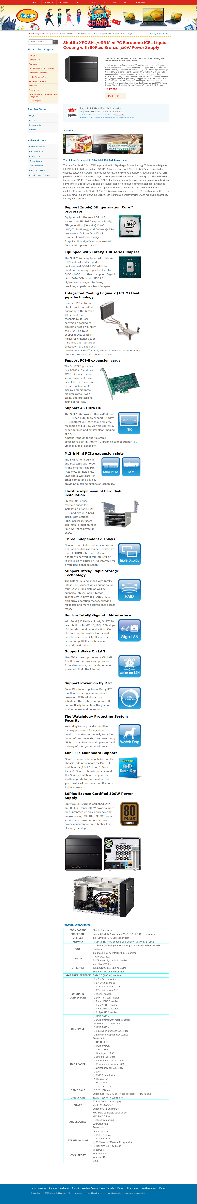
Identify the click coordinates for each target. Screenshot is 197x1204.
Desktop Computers (52, 34)
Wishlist (32, 130)
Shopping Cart (35, 125)
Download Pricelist (97, 2)
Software (33, 86)
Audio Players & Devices (39, 77)
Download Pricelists (90, 1188)
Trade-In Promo (36, 165)
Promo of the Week (37, 146)
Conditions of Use (148, 1188)
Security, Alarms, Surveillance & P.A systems (43, 95)
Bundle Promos (36, 151)
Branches (64, 2)
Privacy (162, 1188)
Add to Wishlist (116, 96)
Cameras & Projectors (38, 73)
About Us (49, 2)
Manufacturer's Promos (39, 175)
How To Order (133, 1188)
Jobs (115, 2)
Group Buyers (35, 161)
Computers (39, 34)
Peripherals (34, 64)
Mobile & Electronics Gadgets (41, 68)
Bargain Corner (36, 156)
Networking (34, 90)
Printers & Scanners (37, 81)
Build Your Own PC (37, 170)
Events (126, 2)
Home (35, 2)
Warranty (120, 1188)
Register (32, 120)
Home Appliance (36, 101)
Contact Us (141, 2)
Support (78, 2)
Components (34, 60)
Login (31, 115)
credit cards (119, 115)
